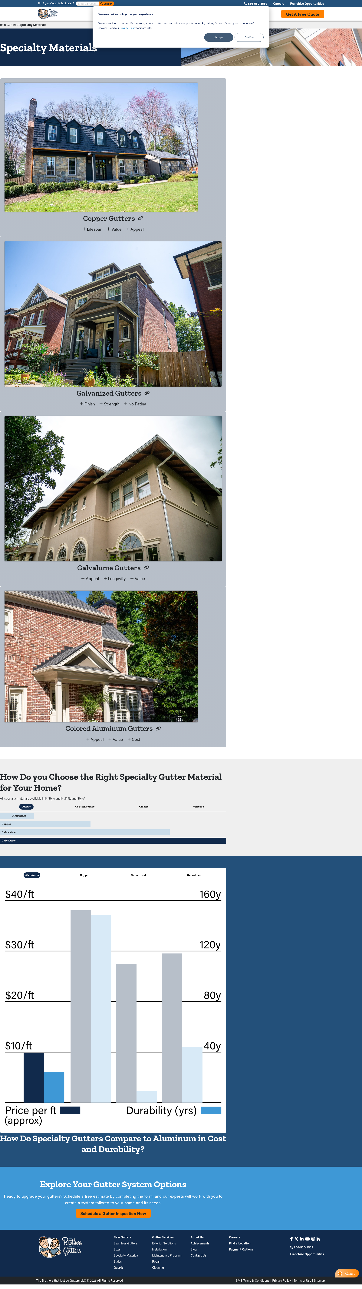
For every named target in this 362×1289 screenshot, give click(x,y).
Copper (85, 875)
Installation (159, 1249)
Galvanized (138, 875)
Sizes (117, 1249)
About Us (197, 1237)
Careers (278, 3)
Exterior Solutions (164, 1243)
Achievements (200, 1243)
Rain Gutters (8, 25)
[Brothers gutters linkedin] (302, 1239)
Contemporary (85, 806)
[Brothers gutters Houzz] (318, 1239)
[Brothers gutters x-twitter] (296, 1239)
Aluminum (32, 875)
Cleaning (158, 1267)
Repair (156, 1261)
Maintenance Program (167, 1255)
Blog (194, 1249)
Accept (218, 37)
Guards (118, 1267)
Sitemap (319, 1280)
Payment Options (241, 1249)
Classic (143, 806)
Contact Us (198, 1255)
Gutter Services (163, 1237)
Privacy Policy (128, 27)
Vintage (198, 806)
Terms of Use (302, 1280)
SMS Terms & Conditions (252, 1280)
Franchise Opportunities (307, 3)
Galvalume (194, 875)
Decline (249, 37)
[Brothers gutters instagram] (313, 1239)
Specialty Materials (126, 1255)
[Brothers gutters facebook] (291, 1239)
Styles (118, 1261)
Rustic (26, 806)
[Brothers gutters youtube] (307, 1239)
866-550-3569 (257, 3)
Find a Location (239, 1243)
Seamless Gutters (125, 1243)
